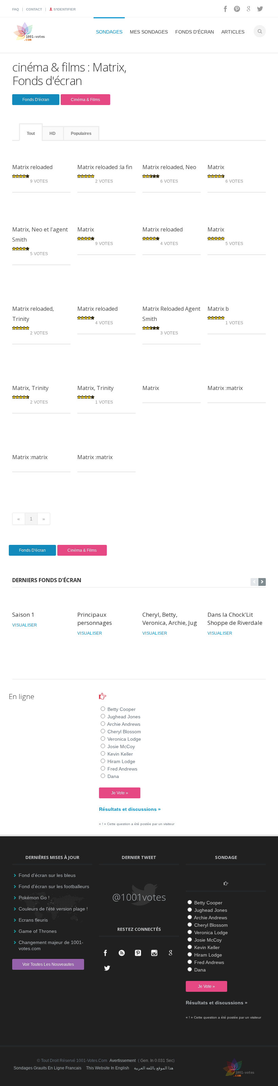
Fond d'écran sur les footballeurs (54, 886)
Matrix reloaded (32, 167)
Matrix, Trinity (30, 388)
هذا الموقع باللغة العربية (153, 1068)
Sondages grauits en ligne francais (47, 1068)
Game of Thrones (38, 931)
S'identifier (64, 9)
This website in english (107, 1068)
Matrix (215, 167)
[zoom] (32, 154)
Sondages (109, 32)
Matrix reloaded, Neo (169, 167)
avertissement (123, 1060)
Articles (232, 32)
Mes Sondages (149, 32)
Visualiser (24, 625)
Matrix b (218, 308)
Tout (31, 133)
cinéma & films (85, 99)
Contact (34, 9)
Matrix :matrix (225, 388)
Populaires (81, 133)
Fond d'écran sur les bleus (47, 875)
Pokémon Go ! (34, 897)
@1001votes (139, 896)
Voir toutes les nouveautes (48, 964)
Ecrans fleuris (33, 920)
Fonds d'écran (194, 32)
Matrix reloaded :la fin (104, 167)
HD (52, 133)
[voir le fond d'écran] (51, 154)
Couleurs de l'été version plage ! (53, 908)
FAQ (15, 9)
